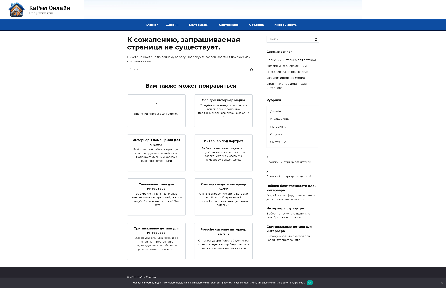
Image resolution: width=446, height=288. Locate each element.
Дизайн (172, 24)
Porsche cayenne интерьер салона (223, 231)
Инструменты (286, 24)
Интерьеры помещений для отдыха (156, 142)
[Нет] (441, 283)
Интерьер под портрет (223, 141)
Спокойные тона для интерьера (156, 186)
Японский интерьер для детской (291, 60)
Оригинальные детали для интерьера (156, 230)
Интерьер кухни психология (288, 72)
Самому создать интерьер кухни (223, 186)
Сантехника (229, 24)
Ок (310, 282)
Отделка (256, 24)
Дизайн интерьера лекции (287, 66)
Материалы (199, 24)
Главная (152, 24)
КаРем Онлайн (50, 7)
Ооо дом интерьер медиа (223, 100)
